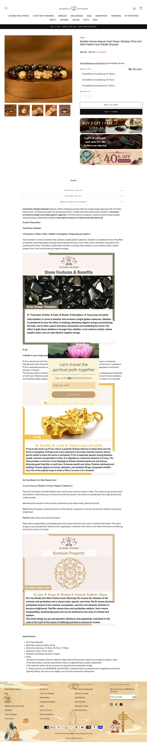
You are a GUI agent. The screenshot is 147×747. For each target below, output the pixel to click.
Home (82, 38)
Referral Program (11, 714)
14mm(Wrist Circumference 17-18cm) (98, 85)
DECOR (76, 20)
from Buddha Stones (102, 63)
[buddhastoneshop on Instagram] (111, 704)
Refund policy (73, 196)
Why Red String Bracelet (84, 689)
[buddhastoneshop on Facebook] (116, 704)
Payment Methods (46, 714)
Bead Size (85, 69)
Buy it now (111, 112)
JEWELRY (62, 16)
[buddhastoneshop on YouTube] (121, 704)
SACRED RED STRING (19, 16)
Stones (7, 697)
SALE (89, 16)
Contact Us (44, 689)
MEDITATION (101, 16)
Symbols (8, 702)
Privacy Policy (45, 719)
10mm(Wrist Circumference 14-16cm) (98, 74)
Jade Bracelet (80, 697)
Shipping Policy (73, 190)
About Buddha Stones (74, 202)
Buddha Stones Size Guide (14, 706)
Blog (6, 693)
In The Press (9, 719)
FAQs (42, 706)
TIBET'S (52, 20)
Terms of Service (46, 710)
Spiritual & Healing (81, 693)
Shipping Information (47, 702)
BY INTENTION (131, 16)
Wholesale (8, 710)
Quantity (85, 91)
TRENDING (116, 16)
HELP (95, 20)
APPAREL (64, 20)
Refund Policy (45, 697)
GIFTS (86, 20)
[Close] (96, 346)
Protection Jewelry (82, 706)
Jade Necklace (80, 702)
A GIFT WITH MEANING (43, 16)
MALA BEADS (77, 16)
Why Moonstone (81, 710)
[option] (73, 26)
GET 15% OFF (73, 394)
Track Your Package (47, 693)
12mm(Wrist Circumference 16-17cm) (98, 80)
